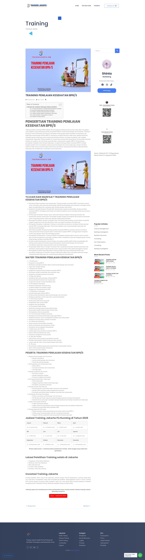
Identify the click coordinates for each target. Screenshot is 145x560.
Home (77, 6)
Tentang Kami (86, 6)
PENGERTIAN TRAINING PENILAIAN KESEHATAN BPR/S (42, 107)
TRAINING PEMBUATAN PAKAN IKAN (100, 281)
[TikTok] (111, 85)
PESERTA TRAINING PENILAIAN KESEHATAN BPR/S (43, 111)
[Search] (117, 51)
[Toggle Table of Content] (59, 104)
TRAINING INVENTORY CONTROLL (112, 274)
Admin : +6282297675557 (58, 496)
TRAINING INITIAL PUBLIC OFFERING (111, 267)
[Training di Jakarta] (37, 5)
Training (97, 6)
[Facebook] (103, 85)
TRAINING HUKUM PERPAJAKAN (111, 260)
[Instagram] (107, 85)
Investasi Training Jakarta (38, 116)
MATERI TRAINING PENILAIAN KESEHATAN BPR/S (43, 110)
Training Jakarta (74, 550)
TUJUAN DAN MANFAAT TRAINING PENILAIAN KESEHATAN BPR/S (46, 108)
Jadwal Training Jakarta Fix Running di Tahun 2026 (44, 113)
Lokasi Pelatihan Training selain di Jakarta (42, 115)
